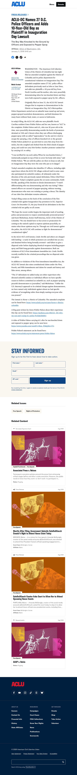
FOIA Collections (36, 719)
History (14, 723)
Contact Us (15, 715)
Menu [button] (51, 4)
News (32, 727)
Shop (53, 715)
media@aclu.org (16, 87)
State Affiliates (17, 727)
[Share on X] (17, 58)
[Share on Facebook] (12, 58)
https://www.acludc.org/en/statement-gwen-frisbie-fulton (33, 333)
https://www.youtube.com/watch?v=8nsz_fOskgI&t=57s (32, 326)
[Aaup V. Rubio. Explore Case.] (38, 643)
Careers (14, 711)
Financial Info (16, 719)
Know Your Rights (36, 723)
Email (14, 371)
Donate (61, 4)
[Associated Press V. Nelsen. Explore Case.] (38, 456)
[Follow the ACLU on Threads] (36, 692)
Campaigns (34, 711)
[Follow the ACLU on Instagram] (25, 692)
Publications (35, 732)
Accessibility (53, 753)
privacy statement (16, 390)
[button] (21, 57)
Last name (39, 363)
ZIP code (15, 379)
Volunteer (55, 723)
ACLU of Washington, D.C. (30, 49)
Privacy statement (28, 753)
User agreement (16, 753)
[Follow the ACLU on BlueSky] (42, 692)
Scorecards (34, 736)
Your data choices (42, 753)
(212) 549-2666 (15, 89)
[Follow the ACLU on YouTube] (19, 692)
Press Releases (19, 14)
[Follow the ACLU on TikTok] (30, 692)
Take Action (56, 719)
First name (16, 363)
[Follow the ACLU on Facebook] (13, 692)
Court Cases (34, 715)
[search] (63, 762)
